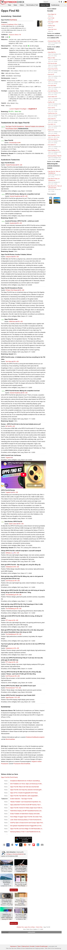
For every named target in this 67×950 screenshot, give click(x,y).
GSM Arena (12, 321)
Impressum (13, 946)
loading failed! (5, 932)
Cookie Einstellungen (41, 946)
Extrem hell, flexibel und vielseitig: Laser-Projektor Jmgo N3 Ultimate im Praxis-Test (7, 902)
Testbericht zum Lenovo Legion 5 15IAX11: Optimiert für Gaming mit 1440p (6, 917)
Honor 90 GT (51, 74)
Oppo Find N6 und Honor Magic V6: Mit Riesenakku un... (26, 829)
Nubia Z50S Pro (52, 119)
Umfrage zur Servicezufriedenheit (15, 854)
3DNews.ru (9, 553)
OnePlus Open (51, 25)
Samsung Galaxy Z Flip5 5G (54, 156)
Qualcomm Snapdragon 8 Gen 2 (9, 24)
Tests (9, 5)
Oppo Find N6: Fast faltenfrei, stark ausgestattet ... (24, 796)
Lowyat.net (9, 257)
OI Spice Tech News (11, 290)
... (65, 5)
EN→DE (19, 165)
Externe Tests (45, 5)
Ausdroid (12, 223)
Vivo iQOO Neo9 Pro (53, 91)
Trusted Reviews (10, 165)
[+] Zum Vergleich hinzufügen (18, 109)
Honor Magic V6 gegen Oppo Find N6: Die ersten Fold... (26, 817)
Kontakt (32, 946)
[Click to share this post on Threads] (12, 844)
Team (19, 946)
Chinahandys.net (14, 142)
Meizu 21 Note (51, 58)
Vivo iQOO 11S (51, 124)
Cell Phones (9, 581)
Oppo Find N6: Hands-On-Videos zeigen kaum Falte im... (26, 808)
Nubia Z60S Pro (52, 52)
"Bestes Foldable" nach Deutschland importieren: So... (26, 802)
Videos (22, 5)
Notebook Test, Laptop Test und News (26, 927)
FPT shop (8, 620)
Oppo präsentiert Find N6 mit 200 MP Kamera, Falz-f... (25, 805)
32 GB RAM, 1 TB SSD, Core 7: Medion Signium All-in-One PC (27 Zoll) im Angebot (6, 869)
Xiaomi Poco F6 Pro (53, 69)
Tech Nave (9, 361)
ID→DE (19, 688)
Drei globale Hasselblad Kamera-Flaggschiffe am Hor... (26, 826)
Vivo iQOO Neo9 (52, 85)
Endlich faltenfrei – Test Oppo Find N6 (21, 799)
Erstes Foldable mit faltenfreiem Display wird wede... (25, 814)
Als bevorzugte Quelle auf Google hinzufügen (25, 839)
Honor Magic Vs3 (52, 14)
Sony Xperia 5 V (52, 144)
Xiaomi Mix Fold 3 (52, 29)
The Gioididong (10, 595)
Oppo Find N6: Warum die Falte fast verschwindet (24, 787)
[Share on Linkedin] (37, 844)
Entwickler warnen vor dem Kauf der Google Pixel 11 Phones (21, 884)
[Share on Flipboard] (33, 844)
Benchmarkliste (10, 739)
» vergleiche (32, 109)
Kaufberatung (55, 5)
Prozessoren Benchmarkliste (21, 763)
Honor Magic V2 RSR (53, 22)
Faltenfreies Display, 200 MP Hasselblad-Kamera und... (26, 811)
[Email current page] (42, 844)
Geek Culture (13, 524)
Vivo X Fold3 (51, 18)
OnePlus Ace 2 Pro (52, 113)
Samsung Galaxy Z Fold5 (54, 41)
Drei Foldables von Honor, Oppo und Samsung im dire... (26, 784)
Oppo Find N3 (5, 777)
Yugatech (8, 457)
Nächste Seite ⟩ (13, 890)
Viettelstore (9, 567)
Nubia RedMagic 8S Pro (53, 150)
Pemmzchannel (10, 688)
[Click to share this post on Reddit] (25, 844)
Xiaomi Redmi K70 (52, 96)
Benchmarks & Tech (32, 5)
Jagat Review (9, 697)
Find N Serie (13, 20)
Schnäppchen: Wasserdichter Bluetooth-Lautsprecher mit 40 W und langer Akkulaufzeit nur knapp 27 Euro (7, 883)
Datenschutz (25, 946)
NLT (7, 426)
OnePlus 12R (51, 102)
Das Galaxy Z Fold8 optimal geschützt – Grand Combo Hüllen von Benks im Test (20, 917)
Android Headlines (15, 196)
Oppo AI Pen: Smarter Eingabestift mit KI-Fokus (24, 793)
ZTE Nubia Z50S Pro (53, 139)
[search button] (59, 2)
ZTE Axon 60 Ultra (52, 63)
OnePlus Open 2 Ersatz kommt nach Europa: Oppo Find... (27, 823)
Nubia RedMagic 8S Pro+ (54, 135)
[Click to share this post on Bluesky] (16, 844)
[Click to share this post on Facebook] (7, 844)
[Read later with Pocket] (29, 844)
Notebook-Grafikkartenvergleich (35, 737)
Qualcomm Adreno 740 (15, 34)
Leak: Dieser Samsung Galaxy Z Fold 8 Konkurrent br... (26, 820)
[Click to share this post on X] (20, 844)
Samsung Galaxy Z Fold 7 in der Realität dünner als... (25, 832)
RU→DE (16, 553)
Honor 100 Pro (51, 107)
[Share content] (4, 845)
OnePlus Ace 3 (51, 80)
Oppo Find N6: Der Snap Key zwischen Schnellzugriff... (26, 790)
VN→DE (16, 567)
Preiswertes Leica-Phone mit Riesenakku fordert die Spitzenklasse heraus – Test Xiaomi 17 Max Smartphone (21, 902)
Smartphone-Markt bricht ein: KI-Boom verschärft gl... (25, 781)
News (15, 5)
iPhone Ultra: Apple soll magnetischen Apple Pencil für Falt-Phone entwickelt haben (21, 869)
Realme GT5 (51, 130)
